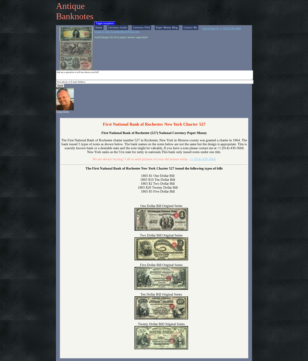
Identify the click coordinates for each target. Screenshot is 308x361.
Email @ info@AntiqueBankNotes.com (116, 31)
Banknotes (74, 16)
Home (99, 27)
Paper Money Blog (167, 27)
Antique (70, 6)
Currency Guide (117, 27)
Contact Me (190, 27)
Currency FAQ (141, 27)
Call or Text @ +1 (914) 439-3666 (221, 28)
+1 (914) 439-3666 (202, 159)
